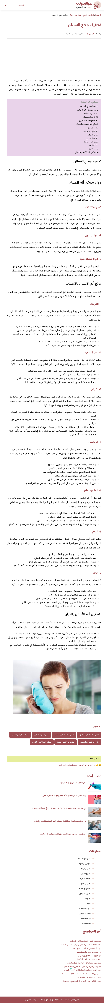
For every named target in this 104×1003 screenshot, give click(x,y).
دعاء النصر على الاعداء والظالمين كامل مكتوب (82, 970)
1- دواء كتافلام (89, 114)
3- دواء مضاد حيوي (87, 121)
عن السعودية (86, 918)
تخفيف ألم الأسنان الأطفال (89, 735)
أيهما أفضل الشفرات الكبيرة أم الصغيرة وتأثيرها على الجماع (64, 795)
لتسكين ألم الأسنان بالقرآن (86, 152)
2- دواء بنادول (89, 117)
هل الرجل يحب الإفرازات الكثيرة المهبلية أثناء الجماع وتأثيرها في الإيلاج (60, 821)
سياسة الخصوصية (31, 999)
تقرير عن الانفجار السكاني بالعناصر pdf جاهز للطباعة (80, 974)
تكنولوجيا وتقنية (85, 908)
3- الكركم (91, 135)
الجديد (21, 5)
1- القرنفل (91, 128)
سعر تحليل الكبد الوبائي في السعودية (73, 782)
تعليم (89, 903)
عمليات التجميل (85, 913)
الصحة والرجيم (85, 878)
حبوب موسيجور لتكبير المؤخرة (89, 959)
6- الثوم (92, 145)
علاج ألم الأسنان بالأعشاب (86, 124)
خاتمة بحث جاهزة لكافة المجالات (88, 977)
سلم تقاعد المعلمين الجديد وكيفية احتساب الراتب (81, 945)
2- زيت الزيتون (89, 131)
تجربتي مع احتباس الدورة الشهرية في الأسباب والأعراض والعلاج (63, 834)
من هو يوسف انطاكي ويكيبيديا (89, 956)
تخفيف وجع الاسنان (88, 106)
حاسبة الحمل (86, 923)
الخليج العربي (86, 873)
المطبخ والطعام (85, 888)
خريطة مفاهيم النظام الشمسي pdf (87, 948)
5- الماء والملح (89, 142)
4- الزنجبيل (90, 138)
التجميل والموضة (84, 863)
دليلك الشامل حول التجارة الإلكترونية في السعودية (82, 981)
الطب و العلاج (86, 883)
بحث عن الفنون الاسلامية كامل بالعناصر (85, 941)
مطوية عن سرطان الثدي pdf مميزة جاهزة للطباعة (81, 966)
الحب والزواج (86, 868)
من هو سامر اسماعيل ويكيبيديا (89, 952)
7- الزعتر (92, 149)
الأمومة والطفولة (84, 858)
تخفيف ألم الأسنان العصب (64, 735)
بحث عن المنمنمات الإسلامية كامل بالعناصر (83, 963)
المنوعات (87, 898)
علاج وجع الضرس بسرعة (65, 742)
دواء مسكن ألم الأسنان (87, 110)
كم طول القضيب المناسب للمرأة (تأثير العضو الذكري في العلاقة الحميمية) (59, 808)
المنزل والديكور (85, 893)
